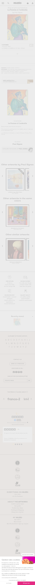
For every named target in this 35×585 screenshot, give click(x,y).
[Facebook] (14, 372)
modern (21, 129)
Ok (29, 380)
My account (17, 522)
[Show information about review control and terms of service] (27, 422)
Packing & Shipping (17, 510)
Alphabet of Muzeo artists (17, 336)
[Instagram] (16, 372)
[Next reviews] (33, 434)
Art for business (17, 496)
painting (12, 129)
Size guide (17, 506)
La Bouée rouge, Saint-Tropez (15, 193)
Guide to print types (17, 504)
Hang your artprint (17, 512)
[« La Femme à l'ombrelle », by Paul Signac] (17, 321)
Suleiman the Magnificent (16, 263)
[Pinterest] (19, 372)
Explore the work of (15, 149)
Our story (17, 494)
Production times (17, 508)
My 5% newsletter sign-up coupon (17, 524)
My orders (17, 520)
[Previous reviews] (1, 434)
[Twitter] (21, 372)
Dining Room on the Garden (17, 229)
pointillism (7, 130)
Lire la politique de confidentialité (9, 577)
